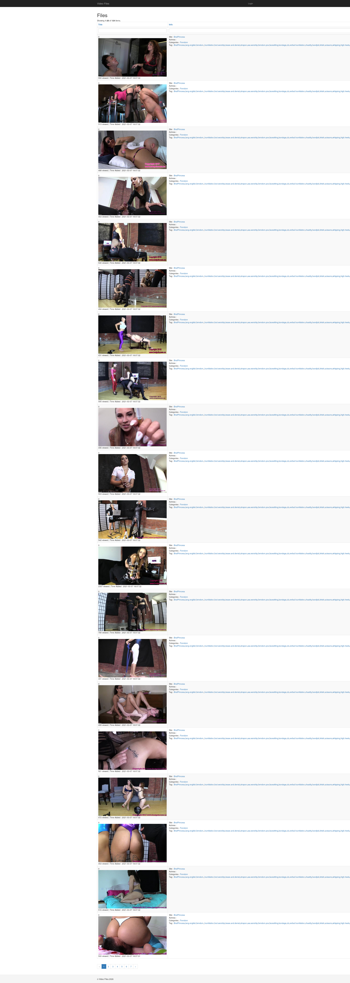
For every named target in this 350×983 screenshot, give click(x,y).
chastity (308, 45)
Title (100, 24)
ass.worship (252, 45)
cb (288, 45)
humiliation (209, 45)
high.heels (345, 45)
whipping (336, 45)
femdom (199, 45)
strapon (243, 45)
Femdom (184, 42)
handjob (315, 45)
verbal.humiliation (297, 45)
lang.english (190, 45)
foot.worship (219, 45)
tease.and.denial (232, 45)
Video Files (103, 3)
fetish (322, 45)
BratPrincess (179, 36)
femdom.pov (263, 45)
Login (250, 3)
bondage (282, 45)
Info (171, 24)
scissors (328, 45)
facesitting (273, 45)
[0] (132, 57)
